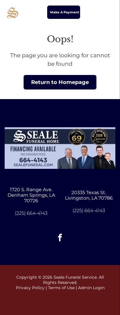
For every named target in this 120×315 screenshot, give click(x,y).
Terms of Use (61, 287)
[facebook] (60, 238)
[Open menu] (108, 12)
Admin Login (91, 287)
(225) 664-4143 (31, 213)
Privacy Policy (30, 287)
